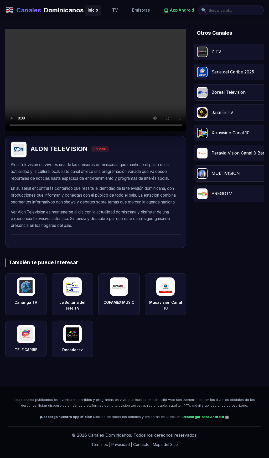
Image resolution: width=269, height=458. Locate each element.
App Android (182, 10)
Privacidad (120, 444)
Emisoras (141, 10)
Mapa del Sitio (165, 444)
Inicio (93, 10)
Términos (99, 444)
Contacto (141, 444)
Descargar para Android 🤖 (205, 417)
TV (115, 10)
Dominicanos (50, 10)
